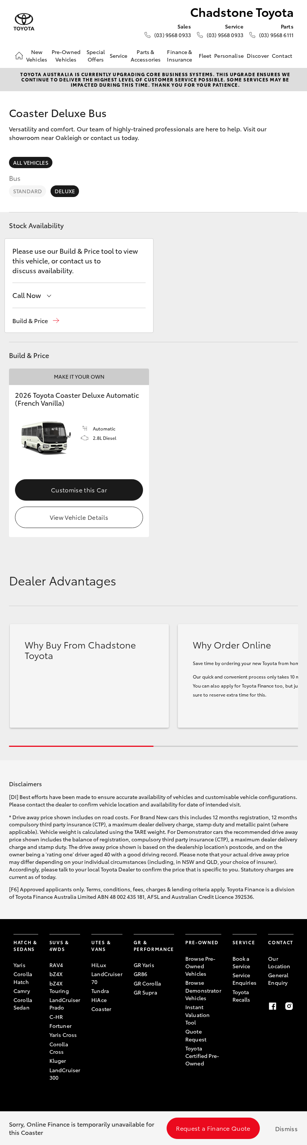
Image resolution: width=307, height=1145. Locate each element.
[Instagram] (289, 1006)
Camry (21, 991)
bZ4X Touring (59, 987)
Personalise (229, 55)
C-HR (56, 1016)
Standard (27, 191)
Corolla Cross (58, 1047)
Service (119, 55)
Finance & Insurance (179, 55)
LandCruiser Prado (64, 1003)
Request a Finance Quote (213, 1128)
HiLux (98, 965)
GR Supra (145, 992)
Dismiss (286, 1128)
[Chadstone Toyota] (23, 22)
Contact (282, 55)
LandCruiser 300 (64, 1073)
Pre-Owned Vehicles (66, 55)
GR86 (141, 974)
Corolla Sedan (22, 1003)
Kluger (57, 1060)
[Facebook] (272, 1006)
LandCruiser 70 (106, 977)
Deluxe (65, 191)
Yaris (19, 965)
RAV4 (56, 965)
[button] (35, 320)
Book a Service (241, 962)
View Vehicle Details (79, 517)
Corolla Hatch (22, 977)
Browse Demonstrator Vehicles (203, 990)
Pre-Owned (202, 942)
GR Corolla (147, 983)
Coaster (101, 1009)
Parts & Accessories (146, 55)
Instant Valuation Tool (197, 1014)
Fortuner (60, 1025)
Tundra (100, 991)
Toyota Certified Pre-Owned (202, 1055)
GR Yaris (144, 965)
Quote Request (195, 1035)
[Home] (19, 55)
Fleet (205, 55)
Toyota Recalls (241, 995)
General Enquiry (278, 978)
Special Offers (95, 55)
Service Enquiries (244, 978)
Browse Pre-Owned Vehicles (200, 966)
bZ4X (56, 974)
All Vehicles (30, 162)
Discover (258, 55)
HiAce (99, 1000)
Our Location (279, 962)
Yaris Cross (63, 1034)
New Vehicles (36, 55)
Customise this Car (79, 489)
